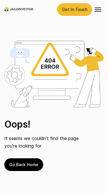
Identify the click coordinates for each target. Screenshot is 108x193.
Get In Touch (74, 9)
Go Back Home (23, 164)
